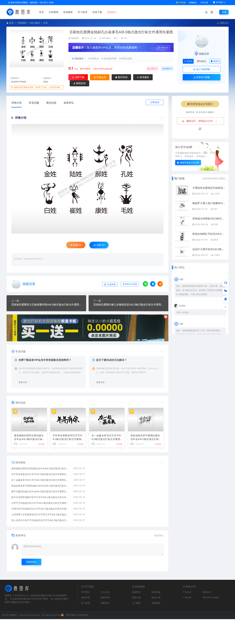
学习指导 (82, 12)
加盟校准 (156, 603)
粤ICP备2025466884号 (77, 615)
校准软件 (136, 592)
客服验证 (193, 2)
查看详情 (23, 382)
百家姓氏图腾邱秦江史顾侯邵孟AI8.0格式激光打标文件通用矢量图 (128, 304)
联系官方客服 (203, 77)
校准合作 (206, 592)
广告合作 (187, 592)
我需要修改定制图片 (201, 104)
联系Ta (216, 61)
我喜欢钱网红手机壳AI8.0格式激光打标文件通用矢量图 (209, 233)
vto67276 (23, 444)
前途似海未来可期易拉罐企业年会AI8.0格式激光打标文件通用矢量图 (145, 437)
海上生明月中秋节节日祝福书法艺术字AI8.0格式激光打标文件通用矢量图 (40, 520)
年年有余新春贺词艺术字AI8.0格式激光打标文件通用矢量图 (67, 437)
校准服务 (68, 12)
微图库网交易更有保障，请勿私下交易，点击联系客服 (37, 87)
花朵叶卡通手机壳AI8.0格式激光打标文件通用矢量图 (209, 249)
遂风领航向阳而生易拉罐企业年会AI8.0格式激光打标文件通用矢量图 (29, 437)
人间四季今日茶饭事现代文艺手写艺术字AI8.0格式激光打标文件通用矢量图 (40, 514)
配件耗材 (122, 77)
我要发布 (224, 22)
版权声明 (105, 597)
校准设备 (156, 592)
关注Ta (189, 61)
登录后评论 (31, 562)
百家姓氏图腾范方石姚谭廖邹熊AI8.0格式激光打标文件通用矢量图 (46, 304)
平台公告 (204, 2)
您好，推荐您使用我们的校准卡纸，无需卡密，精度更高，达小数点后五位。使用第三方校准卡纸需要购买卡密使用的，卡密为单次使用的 (200, 290)
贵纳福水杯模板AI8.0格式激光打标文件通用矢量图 (209, 218)
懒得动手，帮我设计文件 (199, 121)
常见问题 (34, 102)
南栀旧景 (75, 38)
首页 (41, 12)
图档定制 (80, 83)
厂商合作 (187, 597)
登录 (224, 12)
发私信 (203, 61)
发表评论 (69, 102)
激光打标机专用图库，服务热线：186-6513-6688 (32, 2)
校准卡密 (156, 597)
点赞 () (153, 68)
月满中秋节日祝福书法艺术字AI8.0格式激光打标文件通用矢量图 (40, 508)
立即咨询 (154, 102)
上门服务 (136, 603)
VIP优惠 (181, 2)
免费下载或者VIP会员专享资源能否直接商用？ (45, 359)
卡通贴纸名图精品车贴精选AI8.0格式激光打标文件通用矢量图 (209, 187)
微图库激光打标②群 (189, 162)
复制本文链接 (131, 284)
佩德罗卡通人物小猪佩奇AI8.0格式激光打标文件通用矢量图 (209, 203)
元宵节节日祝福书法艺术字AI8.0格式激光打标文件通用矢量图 (40, 503)
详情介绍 (16, 102)
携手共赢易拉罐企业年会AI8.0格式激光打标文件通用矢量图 (40, 491)
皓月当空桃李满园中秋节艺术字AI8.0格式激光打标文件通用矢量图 (40, 497)
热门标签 (85, 603)
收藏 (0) (168, 68)
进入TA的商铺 (202, 69)
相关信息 (51, 102)
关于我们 (85, 592)
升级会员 (164, 47)
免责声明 (85, 597)
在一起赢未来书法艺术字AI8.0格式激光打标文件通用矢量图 (106, 437)
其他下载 (97, 12)
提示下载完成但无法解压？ (111, 359)
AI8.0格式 (35, 22)
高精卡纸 (136, 597)
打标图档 (53, 12)
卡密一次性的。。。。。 (187, 312)
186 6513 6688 (210, 597)
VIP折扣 (86, 68)
